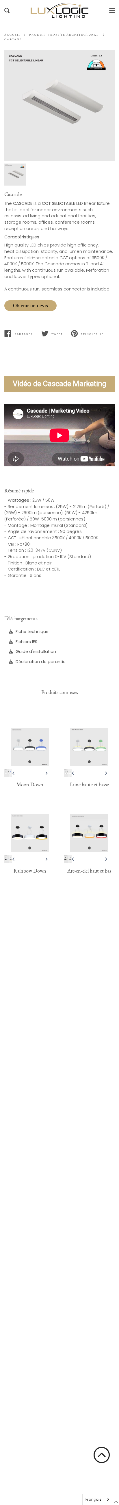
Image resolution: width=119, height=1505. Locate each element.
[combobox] (97, 1499)
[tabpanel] (59, 105)
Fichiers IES (26, 641)
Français (93, 1499)
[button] (101, 1455)
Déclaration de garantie (41, 661)
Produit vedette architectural (64, 34)
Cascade (13, 39)
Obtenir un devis (30, 305)
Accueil (12, 34)
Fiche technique (32, 631)
